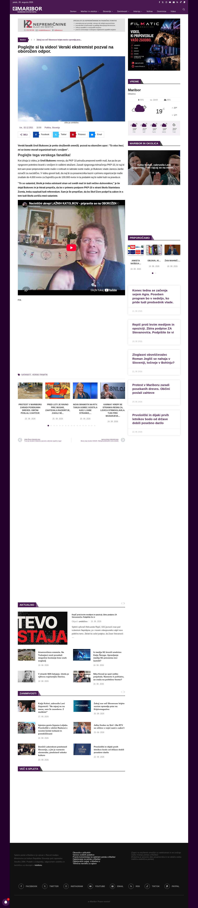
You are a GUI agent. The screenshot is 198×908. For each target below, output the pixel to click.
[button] (31, 39)
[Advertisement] (71, 338)
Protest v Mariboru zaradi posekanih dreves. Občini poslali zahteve (151, 388)
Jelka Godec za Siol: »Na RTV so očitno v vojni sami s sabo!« (109, 726)
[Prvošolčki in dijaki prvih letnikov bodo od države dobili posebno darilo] (82, 749)
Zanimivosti (122, 11)
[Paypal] (184, 2)
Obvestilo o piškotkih (81, 853)
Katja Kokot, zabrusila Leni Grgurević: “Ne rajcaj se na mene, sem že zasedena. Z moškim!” (51, 707)
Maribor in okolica (89, 11)
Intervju (136, 11)
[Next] (124, 603)
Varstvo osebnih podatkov (84, 855)
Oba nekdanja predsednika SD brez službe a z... (56, 40)
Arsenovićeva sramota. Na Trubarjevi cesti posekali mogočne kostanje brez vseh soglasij (52, 656)
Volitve (150, 11)
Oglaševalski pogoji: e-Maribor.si (86, 861)
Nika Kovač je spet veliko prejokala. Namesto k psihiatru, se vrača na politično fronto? (108, 677)
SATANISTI (26, 375)
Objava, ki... (154, 260)
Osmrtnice (161, 11)
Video (173, 11)
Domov (73, 11)
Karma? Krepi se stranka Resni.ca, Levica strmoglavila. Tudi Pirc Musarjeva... (112, 410)
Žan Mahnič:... (172, 260)
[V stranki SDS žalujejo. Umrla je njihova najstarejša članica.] (26, 676)
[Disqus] (71, 483)
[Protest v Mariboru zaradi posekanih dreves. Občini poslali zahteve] (30, 390)
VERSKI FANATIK (40, 375)
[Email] (174, 2)
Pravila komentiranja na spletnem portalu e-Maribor (94, 857)
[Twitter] (163, 2)
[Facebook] (159, 2)
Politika (48, 128)
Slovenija (107, 11)
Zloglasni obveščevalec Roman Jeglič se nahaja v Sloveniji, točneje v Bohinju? (153, 358)
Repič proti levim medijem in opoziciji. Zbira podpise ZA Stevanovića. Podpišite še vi (94, 616)
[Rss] (177, 2)
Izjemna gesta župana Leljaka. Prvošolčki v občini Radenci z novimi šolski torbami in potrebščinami (53, 729)
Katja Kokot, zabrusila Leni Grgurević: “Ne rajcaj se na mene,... (154, 166)
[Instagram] (166, 2)
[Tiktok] (181, 2)
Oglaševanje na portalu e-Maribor (86, 859)
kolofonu (38, 865)
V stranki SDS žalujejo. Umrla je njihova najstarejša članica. (53, 675)
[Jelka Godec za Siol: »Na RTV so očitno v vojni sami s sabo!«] (82, 728)
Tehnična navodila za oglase (85, 863)
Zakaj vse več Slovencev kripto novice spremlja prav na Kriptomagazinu (109, 706)
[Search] (183, 9)
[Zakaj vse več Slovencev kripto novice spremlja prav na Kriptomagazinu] (82, 706)
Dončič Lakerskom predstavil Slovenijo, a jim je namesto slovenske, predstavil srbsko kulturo (52, 751)
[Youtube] (170, 2)
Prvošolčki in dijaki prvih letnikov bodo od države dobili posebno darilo (109, 750)
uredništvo (83, 621)
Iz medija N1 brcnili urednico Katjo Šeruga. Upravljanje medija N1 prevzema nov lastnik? (107, 656)
